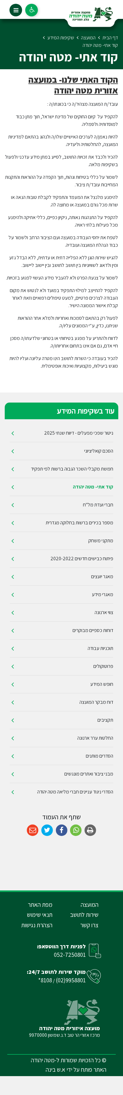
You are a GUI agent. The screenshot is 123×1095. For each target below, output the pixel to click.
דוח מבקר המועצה (96, 702)
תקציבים (105, 720)
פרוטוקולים (103, 666)
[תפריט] (15, 10)
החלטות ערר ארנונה (95, 738)
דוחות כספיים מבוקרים (93, 630)
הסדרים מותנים (99, 756)
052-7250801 (70, 955)
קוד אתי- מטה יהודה (93, 486)
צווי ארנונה (104, 612)
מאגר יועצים (102, 576)
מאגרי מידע (102, 594)
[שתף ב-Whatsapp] (76, 830)
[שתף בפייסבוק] (61, 830)
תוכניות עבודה (100, 648)
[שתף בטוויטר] (47, 830)
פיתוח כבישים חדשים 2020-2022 (81, 558)
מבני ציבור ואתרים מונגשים (88, 773)
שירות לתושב (84, 915)
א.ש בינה (55, 1069)
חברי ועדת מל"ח (98, 504)
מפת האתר (40, 904)
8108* (45, 980)
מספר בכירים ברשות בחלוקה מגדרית (79, 522)
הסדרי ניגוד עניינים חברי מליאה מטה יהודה (75, 791)
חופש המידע (101, 684)
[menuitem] (61, 433)
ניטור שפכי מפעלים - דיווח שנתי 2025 (78, 433)
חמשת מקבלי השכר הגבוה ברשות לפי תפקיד (72, 469)
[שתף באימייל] (32, 830)
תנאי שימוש (39, 915)
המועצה (89, 904)
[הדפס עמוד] (90, 830)
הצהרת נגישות (36, 925)
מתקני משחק (100, 540)
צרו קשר (89, 925)
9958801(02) (71, 980)
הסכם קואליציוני (98, 451)
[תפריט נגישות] (31, 10)
